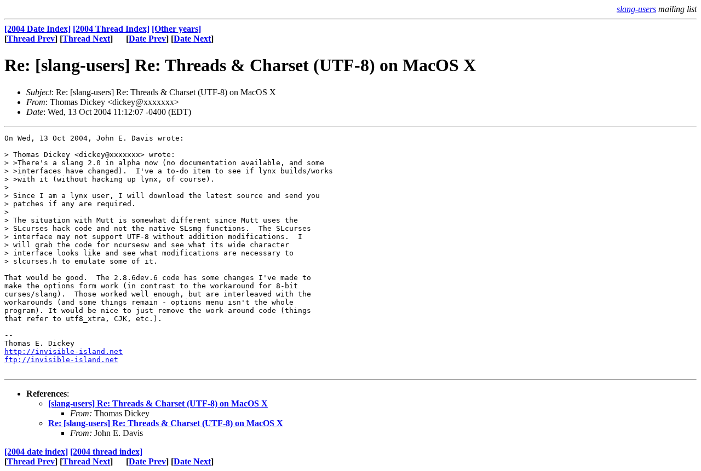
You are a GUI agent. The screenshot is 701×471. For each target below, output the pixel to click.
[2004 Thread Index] (111, 28)
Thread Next (86, 38)
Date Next (192, 38)
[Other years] (176, 28)
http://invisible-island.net (63, 351)
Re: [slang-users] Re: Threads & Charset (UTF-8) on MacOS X (165, 423)
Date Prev (147, 38)
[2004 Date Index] (37, 28)
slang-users (636, 9)
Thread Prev (31, 38)
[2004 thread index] (106, 451)
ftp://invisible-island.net (61, 360)
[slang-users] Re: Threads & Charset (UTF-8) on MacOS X (158, 403)
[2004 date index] (36, 451)
